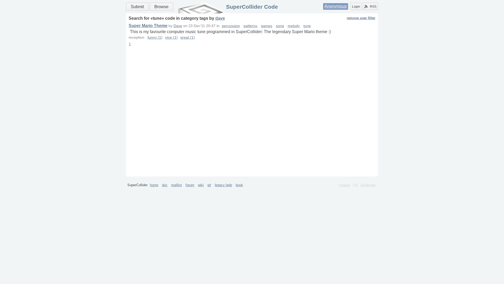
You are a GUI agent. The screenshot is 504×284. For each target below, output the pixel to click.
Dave (178, 26)
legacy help (223, 185)
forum (190, 185)
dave (220, 18)
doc (164, 185)
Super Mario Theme (148, 25)
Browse (161, 6)
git (209, 185)
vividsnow (367, 185)
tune (307, 26)
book (239, 185)
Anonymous (335, 6)
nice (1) (171, 37)
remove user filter (361, 18)
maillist (176, 185)
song (280, 26)
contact (344, 185)
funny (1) (155, 37)
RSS (373, 6)
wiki (201, 185)
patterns (250, 26)
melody (294, 26)
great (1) (187, 37)
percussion (231, 26)
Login (356, 6)
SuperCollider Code (252, 7)
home (154, 185)
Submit (137, 6)
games (266, 26)
